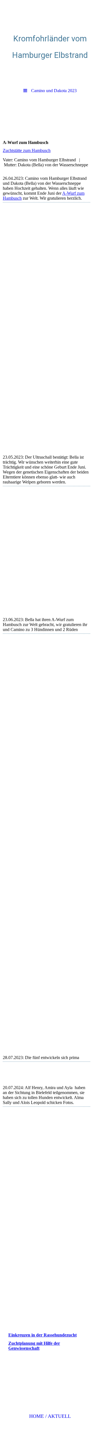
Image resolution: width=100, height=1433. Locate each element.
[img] (50, 15)
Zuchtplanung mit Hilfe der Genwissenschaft (34, 1346)
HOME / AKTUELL (50, 1416)
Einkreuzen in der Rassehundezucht (42, 1335)
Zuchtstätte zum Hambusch (27, 150)
